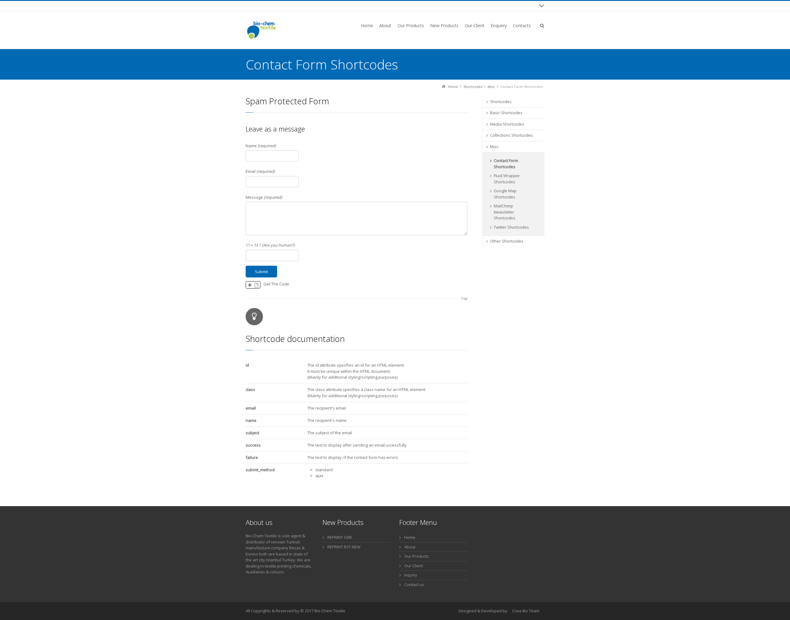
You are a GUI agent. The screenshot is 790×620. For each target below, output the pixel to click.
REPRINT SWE (339, 537)
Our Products (416, 556)
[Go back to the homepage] (261, 30)
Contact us (414, 584)
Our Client (413, 565)
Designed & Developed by (483, 611)
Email (260, 171)
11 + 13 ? (270, 245)
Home (409, 537)
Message (264, 197)
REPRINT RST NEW (343, 547)
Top (464, 298)
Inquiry (410, 575)
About (409, 547)
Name (261, 145)
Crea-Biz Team (525, 611)
